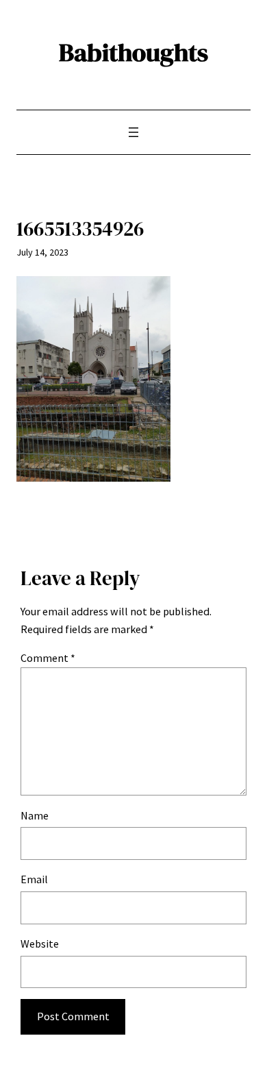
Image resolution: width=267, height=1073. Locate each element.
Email (34, 879)
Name (35, 815)
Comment (48, 658)
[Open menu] (133, 132)
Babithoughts (133, 52)
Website (40, 943)
